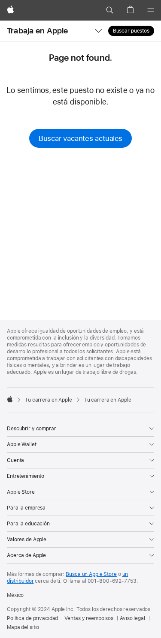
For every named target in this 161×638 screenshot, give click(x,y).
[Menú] (150, 10)
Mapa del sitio (23, 627)
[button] (109, 10)
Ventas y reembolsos (88, 618)
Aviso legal (132, 618)
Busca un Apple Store (91, 574)
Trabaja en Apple (37, 31)
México (15, 595)
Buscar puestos (131, 31)
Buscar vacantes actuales (80, 138)
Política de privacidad (32, 618)
